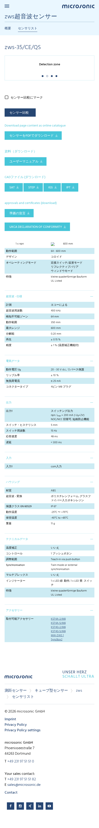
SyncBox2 (56, 639)
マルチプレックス (17, 575)
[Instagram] (20, 806)
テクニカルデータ (17, 539)
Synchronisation (15, 565)
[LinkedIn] (39, 806)
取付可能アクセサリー (20, 619)
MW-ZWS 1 (57, 635)
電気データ (13, 361)
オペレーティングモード (21, 263)
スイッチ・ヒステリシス (21, 425)
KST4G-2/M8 (58, 627)
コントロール (14, 553)
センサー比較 (19, 113)
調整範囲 (11, 559)
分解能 (10, 334)
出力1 (9, 411)
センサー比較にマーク (27, 97)
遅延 (9, 442)
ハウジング (13, 482)
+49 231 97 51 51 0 (20, 762)
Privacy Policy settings (23, 730)
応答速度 (11, 436)
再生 (9, 339)
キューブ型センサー (51, 691)
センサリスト (27, 28)
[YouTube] (49, 806)
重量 (9, 523)
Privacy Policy (16, 725)
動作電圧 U (13, 369)
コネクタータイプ (17, 387)
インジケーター (15, 581)
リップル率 (13, 375)
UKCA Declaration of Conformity (35, 227)
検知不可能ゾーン (17, 316)
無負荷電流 (13, 381)
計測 (9, 305)
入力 (9, 458)
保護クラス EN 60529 (19, 506)
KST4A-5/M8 (58, 623)
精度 (9, 345)
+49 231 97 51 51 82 (21, 779)
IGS (50, 187)
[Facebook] (10, 806)
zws (79, 691)
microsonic (18, 678)
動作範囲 (11, 251)
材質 (9, 490)
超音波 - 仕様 (14, 296)
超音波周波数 (14, 310)
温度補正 (11, 548)
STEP (31, 187)
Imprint (10, 719)
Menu (7, 6)
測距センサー (16, 691)
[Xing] (30, 806)
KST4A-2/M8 (58, 619)
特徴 (9, 277)
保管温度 (11, 518)
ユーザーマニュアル (23, 161)
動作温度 (11, 512)
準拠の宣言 (17, 213)
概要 (8, 28)
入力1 (9, 466)
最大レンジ (13, 328)
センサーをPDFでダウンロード (31, 135)
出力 (9, 402)
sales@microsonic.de (24, 785)
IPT (68, 187)
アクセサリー (14, 610)
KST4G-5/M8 (58, 631)
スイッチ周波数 (15, 431)
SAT (12, 187)
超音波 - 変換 (14, 496)
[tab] (49, 296)
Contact (11, 793)
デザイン (11, 257)
